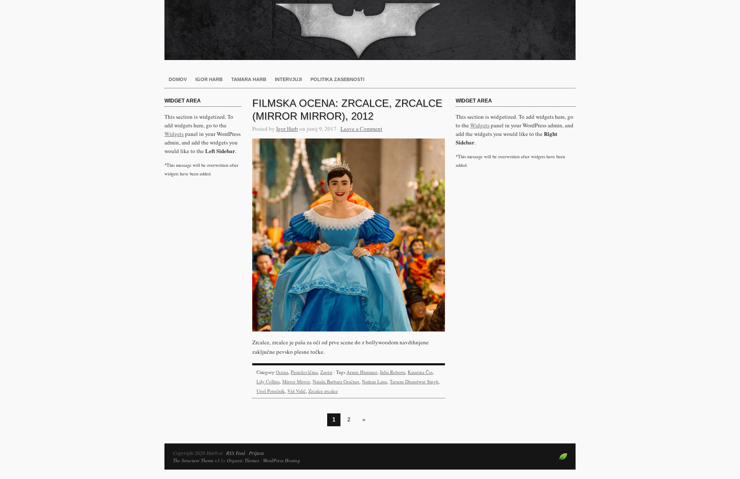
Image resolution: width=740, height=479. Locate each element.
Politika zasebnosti (337, 79)
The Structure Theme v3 (196, 460)
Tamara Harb (248, 79)
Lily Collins (268, 381)
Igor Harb (209, 79)
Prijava (256, 452)
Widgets (174, 134)
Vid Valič (296, 391)
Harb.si (370, 30)
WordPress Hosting (281, 460)
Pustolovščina (304, 372)
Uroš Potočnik (271, 391)
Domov (178, 79)
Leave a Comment (361, 129)
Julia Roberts (392, 372)
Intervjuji (288, 79)
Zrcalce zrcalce (323, 391)
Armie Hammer (361, 372)
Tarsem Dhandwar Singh (414, 381)
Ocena (282, 372)
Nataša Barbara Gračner (336, 381)
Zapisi (326, 372)
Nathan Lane (374, 381)
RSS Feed (235, 452)
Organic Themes (243, 460)
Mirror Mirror (296, 381)
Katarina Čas (420, 372)
